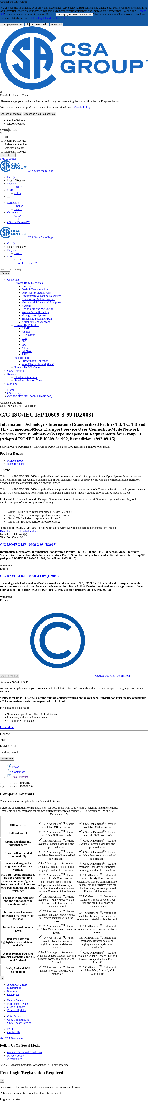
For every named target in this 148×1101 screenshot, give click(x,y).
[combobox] (16, 269)
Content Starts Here (11, 402)
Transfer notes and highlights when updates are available (18, 942)
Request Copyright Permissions (112, 675)
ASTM (26, 331)
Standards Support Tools (28, 380)
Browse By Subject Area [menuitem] (28, 282)
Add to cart (7, 758)
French (18, 186)
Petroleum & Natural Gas (36, 292)
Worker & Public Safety (35, 312)
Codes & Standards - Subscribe (18, 405)
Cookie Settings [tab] (16, 120)
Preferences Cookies (16, 144)
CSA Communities (18, 1019)
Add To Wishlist (9, 675)
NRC (25, 347)
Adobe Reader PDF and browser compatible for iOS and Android (18, 957)
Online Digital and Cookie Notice (49, 18)
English (18, 205)
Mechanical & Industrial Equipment (42, 302)
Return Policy (15, 1000)
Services (12, 991)
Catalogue (13, 994)
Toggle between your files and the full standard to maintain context (18, 901)
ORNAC (27, 351)
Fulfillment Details (17, 1003)
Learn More (7, 727)
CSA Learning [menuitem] (15, 370)
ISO (24, 344)
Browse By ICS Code (27, 367)
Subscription (14, 987)
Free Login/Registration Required (31, 1072)
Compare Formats (17, 794)
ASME (26, 328)
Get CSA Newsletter (11, 1038)
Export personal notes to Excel (18, 929)
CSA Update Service (19, 1022)
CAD (17, 193)
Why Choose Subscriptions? (38, 364)
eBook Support (16, 1006)
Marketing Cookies (15, 151)
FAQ (10, 1029)
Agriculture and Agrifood (36, 321)
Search (4, 129)
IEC (24, 341)
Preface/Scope (15, 460)
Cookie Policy (82, 107)
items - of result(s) (13, 534)
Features (18, 818)
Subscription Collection (35, 360)
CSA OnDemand (97, 818)
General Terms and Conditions (24, 1052)
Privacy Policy (15, 1055)
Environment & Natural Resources (41, 295)
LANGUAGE (8, 746)
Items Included (15, 463)
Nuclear (26, 305)
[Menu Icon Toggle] (8, 197)
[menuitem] (85, 286)
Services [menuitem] (12, 383)
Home (10, 389)
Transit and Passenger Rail (37, 318)
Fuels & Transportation (35, 289)
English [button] (11, 183)
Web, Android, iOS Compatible (18, 970)
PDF (3, 739)
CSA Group (28, 334)
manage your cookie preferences (75, 14)
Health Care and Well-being (37, 308)
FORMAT (6, 733)
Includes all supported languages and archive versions (18, 866)
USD (10, 190)
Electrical (27, 286)
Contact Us (13, 1032)
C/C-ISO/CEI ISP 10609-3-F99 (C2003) (29, 576)
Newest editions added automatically (18, 855)
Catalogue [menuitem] (13, 279)
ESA (24, 338)
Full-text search (18, 833)
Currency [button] (12, 212)
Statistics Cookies (14, 147)
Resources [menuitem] (13, 373)
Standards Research (25, 377)
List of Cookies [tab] (16, 123)
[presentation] (1, 92)
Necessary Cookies (15, 140)
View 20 (5, 537)
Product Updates (16, 1010)
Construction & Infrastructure (38, 299)
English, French (9, 752)
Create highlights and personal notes (18, 843)
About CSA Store (17, 984)
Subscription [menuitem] (21, 357)
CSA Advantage (56, 818)
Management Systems (34, 315)
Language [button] (13, 202)
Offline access (18, 825)
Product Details (11, 453)
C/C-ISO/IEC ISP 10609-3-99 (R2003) (29, 396)
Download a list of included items (19, 531)
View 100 (17, 537)
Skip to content (8, 158)
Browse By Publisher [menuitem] (26, 325)
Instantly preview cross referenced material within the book (18, 915)
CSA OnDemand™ (18, 222)
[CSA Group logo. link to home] (74, 88)
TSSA (25, 354)
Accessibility (14, 1058)
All (6, 137)
